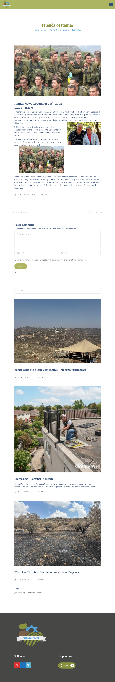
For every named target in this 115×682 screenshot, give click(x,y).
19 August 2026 (25, 492)
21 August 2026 (25, 377)
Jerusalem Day (19, 593)
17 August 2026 (25, 579)
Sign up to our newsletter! (27, 277)
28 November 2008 (26, 194)
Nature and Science (34, 593)
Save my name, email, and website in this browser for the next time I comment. (52, 260)
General (44, 30)
